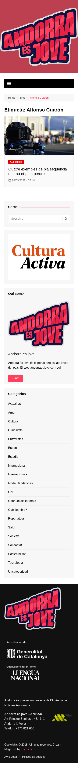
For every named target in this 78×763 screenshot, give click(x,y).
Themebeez (28, 749)
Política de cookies (33, 756)
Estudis (13, 456)
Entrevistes (15, 439)
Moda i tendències (20, 483)
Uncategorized (18, 571)
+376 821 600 (25, 728)
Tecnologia (15, 562)
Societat (13, 536)
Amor (11, 412)
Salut (11, 527)
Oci (10, 492)
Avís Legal (10, 756)
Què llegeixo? (17, 509)
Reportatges (16, 518)
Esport (12, 447)
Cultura (13, 421)
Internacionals (17, 474)
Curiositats (16, 161)
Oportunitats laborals (22, 500)
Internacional (17, 465)
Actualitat (14, 403)
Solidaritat (15, 545)
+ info (15, 378)
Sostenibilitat (17, 554)
